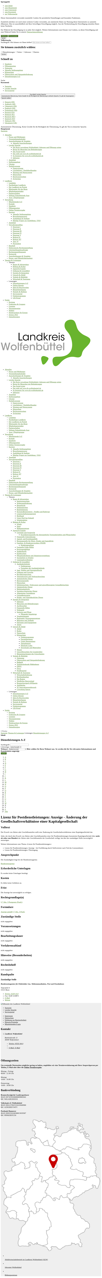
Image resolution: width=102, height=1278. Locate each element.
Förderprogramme (19, 296)
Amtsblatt (12, 160)
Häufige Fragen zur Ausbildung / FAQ (27, 221)
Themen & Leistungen (13, 260)
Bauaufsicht (21, 505)
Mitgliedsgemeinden (16, 191)
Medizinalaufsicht (23, 589)
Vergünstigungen (23, 616)
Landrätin (12, 183)
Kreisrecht (12, 254)
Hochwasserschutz (19, 177)
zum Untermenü (10, 10)
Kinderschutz (21, 554)
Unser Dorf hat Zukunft (25, 518)
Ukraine (12, 164)
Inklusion (16, 158)
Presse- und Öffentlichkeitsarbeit (20, 258)
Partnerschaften (14, 193)
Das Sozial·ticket (19, 152)
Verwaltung (9, 200)
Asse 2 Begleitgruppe (16, 198)
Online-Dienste (18, 285)
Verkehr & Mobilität (20, 277)
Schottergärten (22, 520)
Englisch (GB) (10, 108)
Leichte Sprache (10, 88)
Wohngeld (20, 610)
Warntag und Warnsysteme (22, 172)
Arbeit (19, 625)
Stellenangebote (14, 162)
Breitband (20, 516)
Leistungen (13, 281)
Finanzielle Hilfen (23, 608)
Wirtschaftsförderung (24, 675)
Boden (19, 631)
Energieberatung (27, 639)
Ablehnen (4, 36)
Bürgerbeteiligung (19, 290)
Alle (6, 812)
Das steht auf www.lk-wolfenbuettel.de (27, 154)
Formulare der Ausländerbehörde (33, 568)
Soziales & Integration (21, 273)
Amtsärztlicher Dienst (25, 579)
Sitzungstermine (14, 308)
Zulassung (8, 68)
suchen (4, 753)
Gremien (12, 306)
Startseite (8, 86)
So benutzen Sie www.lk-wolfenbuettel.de (28, 156)
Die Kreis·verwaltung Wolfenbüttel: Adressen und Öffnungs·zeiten (37, 147)
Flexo (19, 669)
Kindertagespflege (27, 545)
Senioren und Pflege (24, 612)
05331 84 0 (16, 1044)
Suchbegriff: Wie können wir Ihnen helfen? (16, 42)
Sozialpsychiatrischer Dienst (27, 591)
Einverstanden (13, 36)
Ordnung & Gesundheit (21, 271)
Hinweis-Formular (11, 1022)
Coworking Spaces (23, 689)
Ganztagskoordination (25, 560)
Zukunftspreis (26, 643)
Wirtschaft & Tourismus (21, 279)
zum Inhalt (9, 6)
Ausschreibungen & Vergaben (19, 141)
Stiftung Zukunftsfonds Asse (19, 195)
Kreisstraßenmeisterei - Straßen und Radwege (33, 512)
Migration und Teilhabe (25, 620)
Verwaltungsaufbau (16, 225)
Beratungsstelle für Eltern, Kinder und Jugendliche (35, 541)
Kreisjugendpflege (23, 549)
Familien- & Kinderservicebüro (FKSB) (31, 543)
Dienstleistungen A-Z (12, 76)
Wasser (19, 650)
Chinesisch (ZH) (11, 106)
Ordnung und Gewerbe (25, 572)
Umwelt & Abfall (19, 275)
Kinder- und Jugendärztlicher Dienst (30, 597)
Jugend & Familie (19, 269)
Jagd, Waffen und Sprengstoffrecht (29, 570)
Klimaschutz (9, 72)
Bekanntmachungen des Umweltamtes (30, 654)
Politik (7, 300)
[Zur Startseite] (45, 366)
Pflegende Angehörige (29, 614)
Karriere (12, 212)
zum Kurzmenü (10, 12)
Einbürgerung (26, 566)
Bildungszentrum (23, 528)
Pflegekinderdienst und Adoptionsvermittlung (33, 556)
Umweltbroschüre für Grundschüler (29, 652)
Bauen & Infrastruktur (21, 264)
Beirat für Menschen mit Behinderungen (27, 149)
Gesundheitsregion (23, 595)
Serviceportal (9, 91)
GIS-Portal (17, 298)
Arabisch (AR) (10, 104)
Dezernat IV (17, 233)
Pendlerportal (21, 671)
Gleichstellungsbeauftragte (18, 250)
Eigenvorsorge (18, 168)
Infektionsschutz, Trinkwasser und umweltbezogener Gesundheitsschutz (43, 585)
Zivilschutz (17, 179)
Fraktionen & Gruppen (17, 304)
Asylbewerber (22, 606)
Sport (19, 526)
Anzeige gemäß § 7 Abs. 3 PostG (13, 912)
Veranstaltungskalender (17, 139)
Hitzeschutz (17, 175)
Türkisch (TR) (10, 121)
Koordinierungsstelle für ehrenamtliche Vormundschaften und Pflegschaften (48, 535)
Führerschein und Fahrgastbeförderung (19, 74)
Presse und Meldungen (17, 137)
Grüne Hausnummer (28, 641)
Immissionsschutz (23, 501)
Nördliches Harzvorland (25, 681)
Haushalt (12, 246)
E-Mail (7, 998)
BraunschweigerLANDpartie (27, 683)
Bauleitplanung (22, 510)
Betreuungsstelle (23, 581)
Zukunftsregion (14, 317)
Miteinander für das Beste (18, 189)
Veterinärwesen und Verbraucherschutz (31, 577)
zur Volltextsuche (11, 14)
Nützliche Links (26, 646)
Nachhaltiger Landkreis (17, 185)
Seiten (19, 52)
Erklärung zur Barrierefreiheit (15, 1020)
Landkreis (8, 181)
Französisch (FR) (11, 110)
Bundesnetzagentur (8, 864)
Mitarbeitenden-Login (13, 1024)
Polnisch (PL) (10, 115)
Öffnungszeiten (10, 66)
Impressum (9, 1016)
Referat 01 (16, 237)
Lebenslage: (5, 747)
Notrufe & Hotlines (20, 292)
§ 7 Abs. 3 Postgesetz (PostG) (11, 902)
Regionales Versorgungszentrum (28, 618)
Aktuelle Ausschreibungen (22, 143)
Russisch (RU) (10, 117)
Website (7, 1000)
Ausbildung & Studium (21, 218)
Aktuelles (8, 135)
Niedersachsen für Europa (18, 313)
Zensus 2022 (13, 315)
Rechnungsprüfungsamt (17, 252)
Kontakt (12, 204)
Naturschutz (21, 633)
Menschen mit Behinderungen (27, 604)
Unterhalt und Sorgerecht (26, 533)
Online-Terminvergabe (17, 210)
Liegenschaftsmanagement (26, 514)
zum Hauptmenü (11, 8)
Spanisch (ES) (10, 119)
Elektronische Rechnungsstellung (21, 248)
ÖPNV (19, 666)
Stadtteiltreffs (21, 551)
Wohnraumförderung (24, 503)
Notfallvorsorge (14, 166)
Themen (12, 262)
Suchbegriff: (5, 745)
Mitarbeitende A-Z (15, 202)
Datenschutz (9, 1018)
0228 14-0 (11, 994)
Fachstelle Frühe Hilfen (25, 547)
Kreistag (12, 302)
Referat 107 (17, 239)
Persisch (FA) (10, 112)
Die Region (21, 679)
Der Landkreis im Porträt (18, 187)
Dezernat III (17, 231)
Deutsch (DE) (10, 102)
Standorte (8, 64)
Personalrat (17, 244)
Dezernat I (16, 227)
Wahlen (11, 311)
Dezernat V (17, 235)
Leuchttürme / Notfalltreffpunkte (24, 170)
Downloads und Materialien (31, 648)
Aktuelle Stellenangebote (14, 70)
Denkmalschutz (22, 507)
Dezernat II (17, 229)
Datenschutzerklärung (35, 32)
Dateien (36, 52)
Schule (19, 524)
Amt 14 (15, 241)
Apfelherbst (21, 685)
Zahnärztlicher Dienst (24, 587)
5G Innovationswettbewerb (26, 687)
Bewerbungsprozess (20, 216)
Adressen (27, 52)
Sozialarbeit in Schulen (25, 558)
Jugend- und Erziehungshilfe (27, 539)
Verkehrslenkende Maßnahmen (28, 664)
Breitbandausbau (23, 677)
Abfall (19, 629)
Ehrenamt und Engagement (26, 623)
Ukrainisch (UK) (11, 123)
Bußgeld (20, 662)
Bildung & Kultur (19, 267)
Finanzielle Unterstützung (26, 537)
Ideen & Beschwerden (21, 288)
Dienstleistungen (9, 52)
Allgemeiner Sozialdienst (26, 593)
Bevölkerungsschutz (24, 574)
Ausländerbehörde (23, 564)
